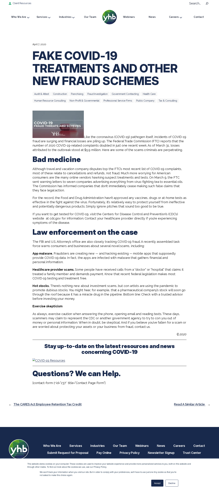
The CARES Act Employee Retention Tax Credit (48, 404)
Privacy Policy (130, 453)
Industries (65, 17)
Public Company (145, 100)
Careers (174, 17)
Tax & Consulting (168, 100)
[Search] (207, 3)
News (152, 17)
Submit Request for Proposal (67, 453)
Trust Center (192, 453)
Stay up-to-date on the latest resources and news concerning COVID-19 (109, 349)
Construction (60, 94)
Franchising (77, 94)
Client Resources (22, 3)
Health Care (149, 94)
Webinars (129, 17)
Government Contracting (125, 94)
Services (42, 17)
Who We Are (18, 17)
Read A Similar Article (189, 404)
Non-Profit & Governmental (84, 100)
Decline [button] (171, 483)
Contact (199, 17)
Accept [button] (157, 483)
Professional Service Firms (118, 100)
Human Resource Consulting (50, 100)
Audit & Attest (41, 94)
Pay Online (103, 453)
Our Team (90, 17)
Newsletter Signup (161, 453)
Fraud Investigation (97, 94)
